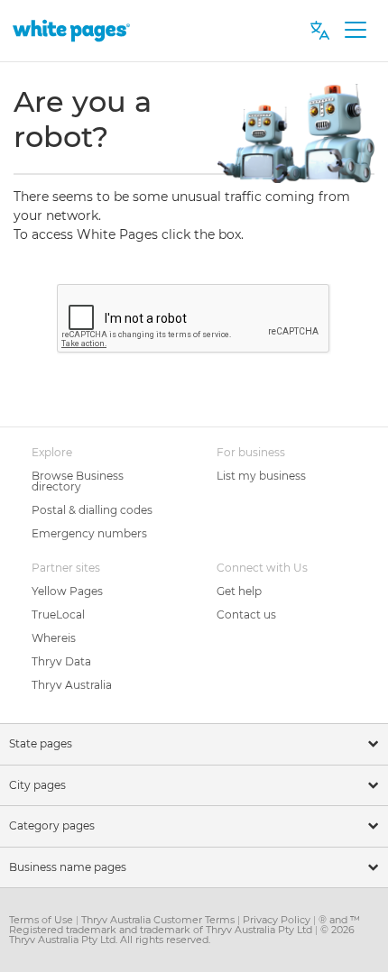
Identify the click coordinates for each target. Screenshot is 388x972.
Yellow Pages (67, 591)
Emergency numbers (89, 533)
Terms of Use (42, 919)
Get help (239, 591)
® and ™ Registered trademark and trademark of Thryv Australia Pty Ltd (184, 924)
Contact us (246, 614)
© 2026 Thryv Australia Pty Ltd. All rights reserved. (182, 934)
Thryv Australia (72, 685)
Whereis (54, 638)
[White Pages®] (71, 30)
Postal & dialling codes (92, 510)
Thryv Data (61, 661)
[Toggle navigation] (355, 30)
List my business (261, 475)
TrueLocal (58, 614)
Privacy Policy (278, 919)
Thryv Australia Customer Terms (159, 919)
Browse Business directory (78, 481)
